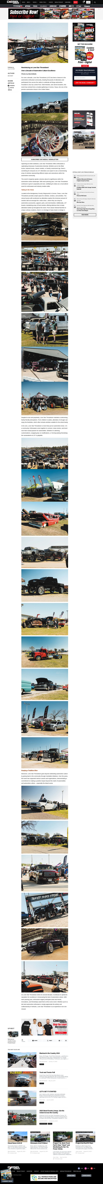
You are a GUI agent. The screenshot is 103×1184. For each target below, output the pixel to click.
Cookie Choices (86, 1175)
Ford (39, 1132)
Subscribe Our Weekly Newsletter (44, 159)
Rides (28, 2)
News (23, 2)
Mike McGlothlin (43, 1061)
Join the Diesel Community (85, 83)
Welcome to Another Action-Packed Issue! (12, 1041)
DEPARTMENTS (43, 1123)
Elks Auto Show (80, 202)
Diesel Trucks (34, 1132)
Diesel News (11, 1132)
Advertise (29, 1171)
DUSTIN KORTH (43, 1121)
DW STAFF (10, 75)
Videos (34, 2)
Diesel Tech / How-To (58, 1132)
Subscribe (67, 2)
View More (84, 214)
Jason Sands (79, 1151)
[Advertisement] (84, 373)
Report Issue (71, 1175)
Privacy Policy (21, 1171)
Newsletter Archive (65, 1171)
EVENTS (42, 1064)
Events (51, 2)
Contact (36, 1171)
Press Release (77, 1171)
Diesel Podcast (59, 2)
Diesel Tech (43, 2)
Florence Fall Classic (81, 195)
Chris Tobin (42, 1099)
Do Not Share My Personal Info (49, 1171)
